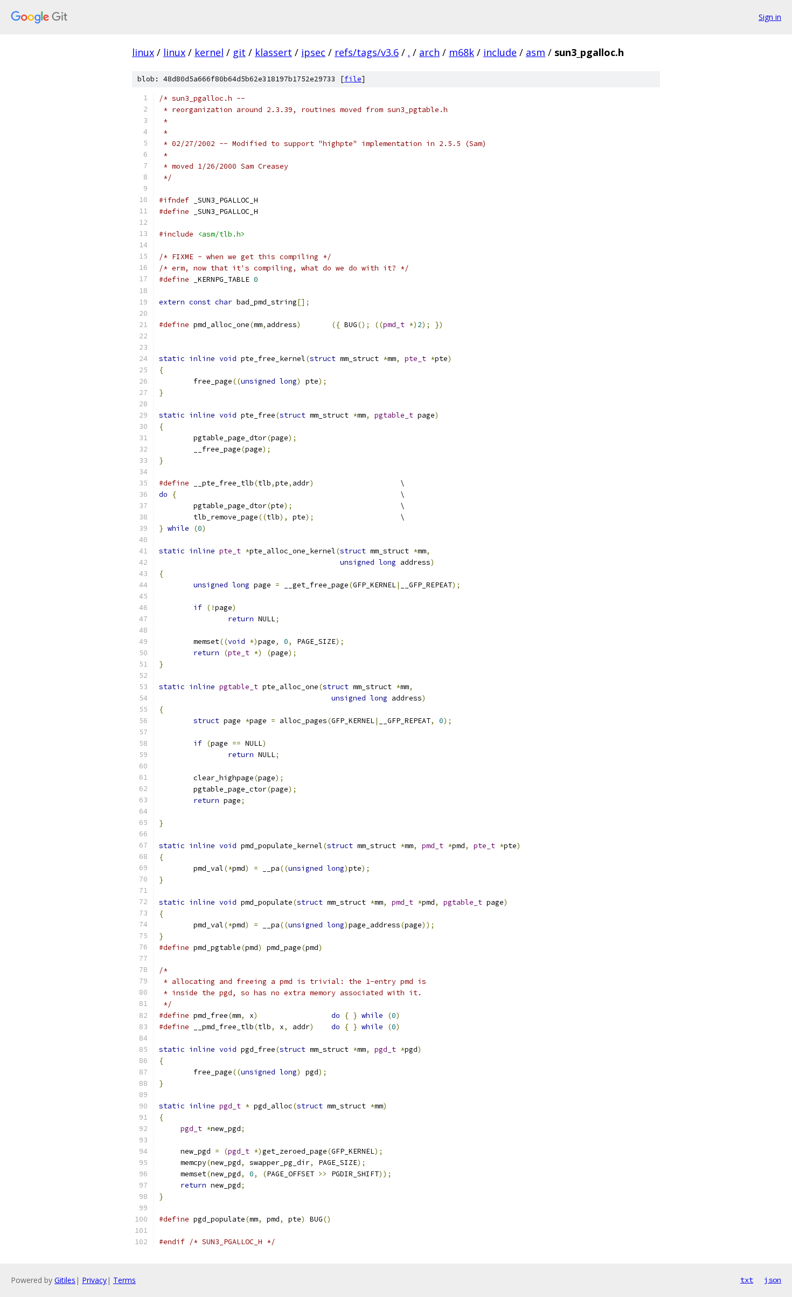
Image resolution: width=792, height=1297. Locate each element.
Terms (124, 1280)
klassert (273, 52)
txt (746, 1280)
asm (535, 52)
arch (429, 52)
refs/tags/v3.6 (367, 52)
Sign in (770, 17)
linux (143, 52)
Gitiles (64, 1280)
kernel (209, 52)
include (500, 52)
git (239, 52)
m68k (461, 52)
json (772, 1280)
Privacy (94, 1280)
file (353, 79)
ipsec (313, 52)
